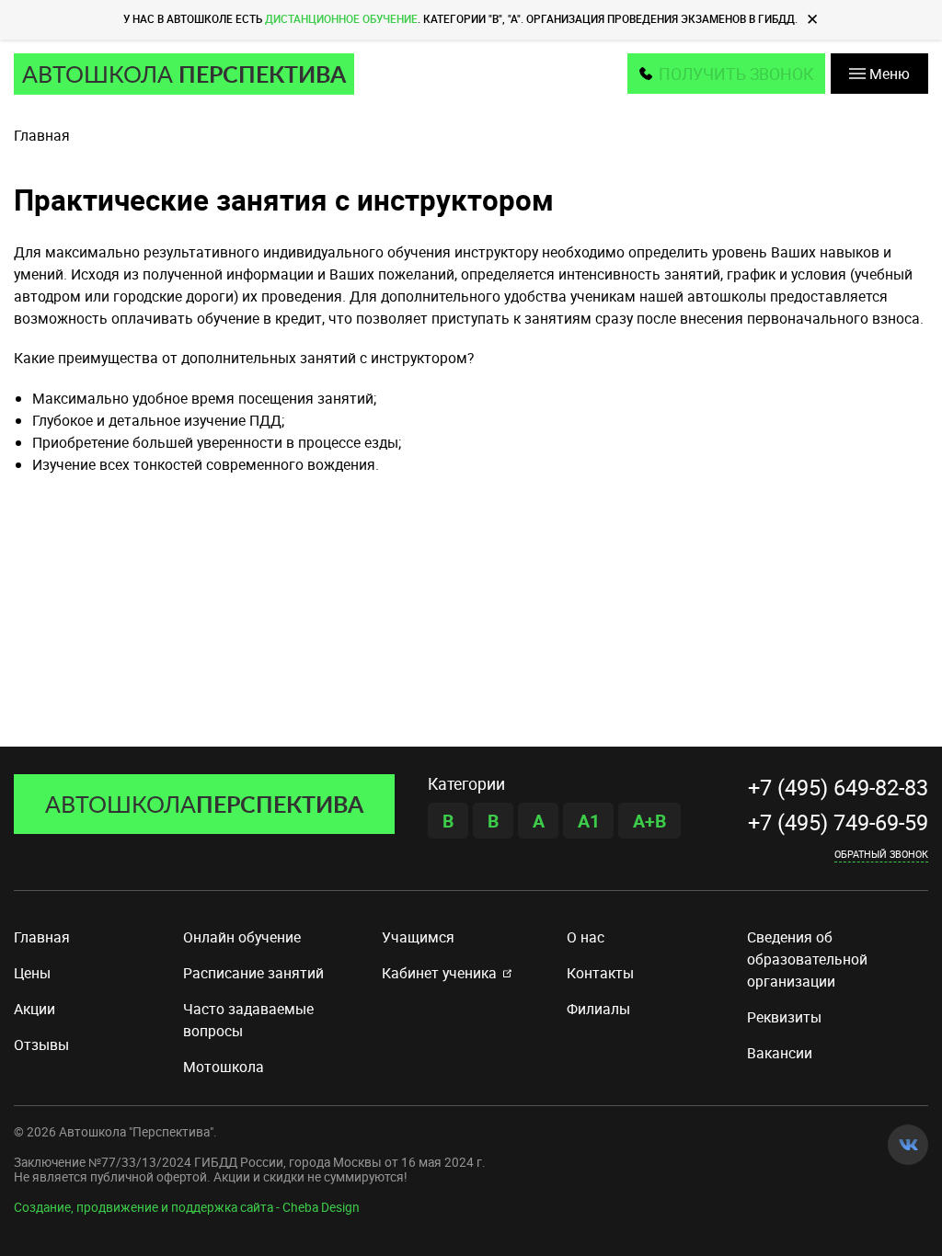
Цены (32, 973)
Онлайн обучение (242, 937)
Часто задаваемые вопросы (248, 1020)
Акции (34, 1009)
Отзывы (41, 1044)
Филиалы (598, 1009)
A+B (650, 820)
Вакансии (779, 1053)
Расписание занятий (253, 973)
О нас (585, 937)
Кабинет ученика (439, 973)
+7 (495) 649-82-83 (838, 787)
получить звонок (736, 74)
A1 (589, 820)
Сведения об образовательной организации (807, 959)
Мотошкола (223, 1066)
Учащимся (418, 937)
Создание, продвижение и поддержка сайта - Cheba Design (187, 1207)
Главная (42, 937)
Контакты (600, 973)
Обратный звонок (881, 853)
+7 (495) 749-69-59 (838, 822)
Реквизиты (784, 1017)
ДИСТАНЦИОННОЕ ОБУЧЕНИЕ (341, 19)
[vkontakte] (908, 1145)
